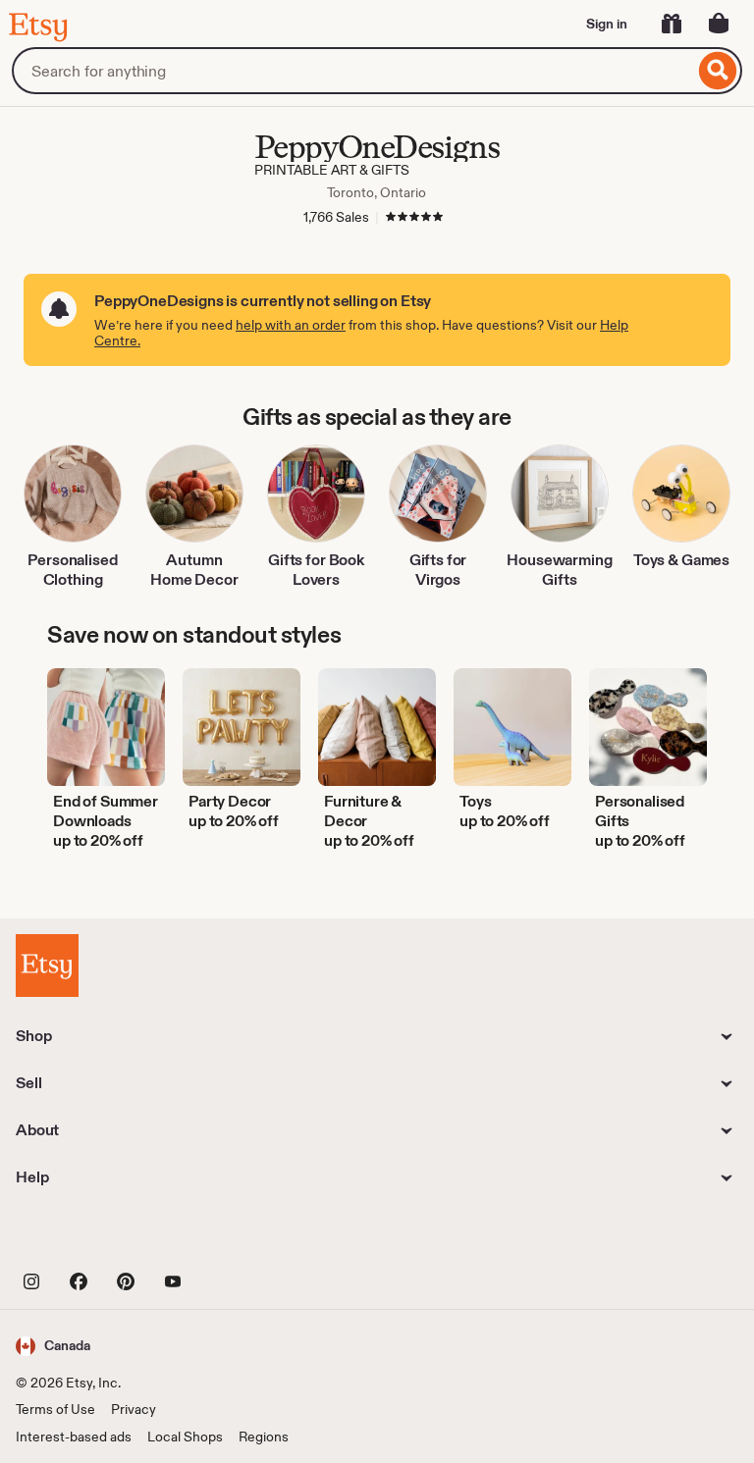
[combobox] (353, 70)
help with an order (291, 325)
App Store (82, 1236)
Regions (264, 1436)
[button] (53, 1346)
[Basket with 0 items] (718, 23)
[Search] (718, 70)
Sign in (606, 23)
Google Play (230, 1236)
